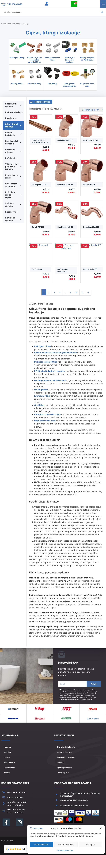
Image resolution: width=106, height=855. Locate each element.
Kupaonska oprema (10, 105)
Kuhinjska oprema (10, 219)
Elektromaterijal (13, 112)
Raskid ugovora (63, 773)
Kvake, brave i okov (11, 176)
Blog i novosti (9, 762)
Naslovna (7, 747)
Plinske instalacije (10, 133)
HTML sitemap (7, 841)
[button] (101, 828)
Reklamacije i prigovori (66, 757)
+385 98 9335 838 (16, 792)
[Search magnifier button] (102, 12)
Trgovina (7, 752)
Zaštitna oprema (9, 204)
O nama (7, 757)
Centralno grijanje (10, 150)
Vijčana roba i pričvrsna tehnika (11, 167)
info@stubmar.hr (15, 797)
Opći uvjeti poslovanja (65, 850)
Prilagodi (90, 844)
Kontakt (7, 773)
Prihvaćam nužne (66, 844)
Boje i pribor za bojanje (11, 185)
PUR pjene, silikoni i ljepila (10, 195)
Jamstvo (60, 762)
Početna (5, 23)
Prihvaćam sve (41, 844)
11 (82, 292)
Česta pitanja (9, 768)
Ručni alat (10, 158)
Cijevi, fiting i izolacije (11, 125)
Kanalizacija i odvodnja (11, 142)
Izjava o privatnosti (64, 768)
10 (76, 292)
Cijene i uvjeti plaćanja (66, 747)
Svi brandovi (93, 719)
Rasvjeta (9, 118)
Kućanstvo (10, 212)
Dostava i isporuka (64, 752)
